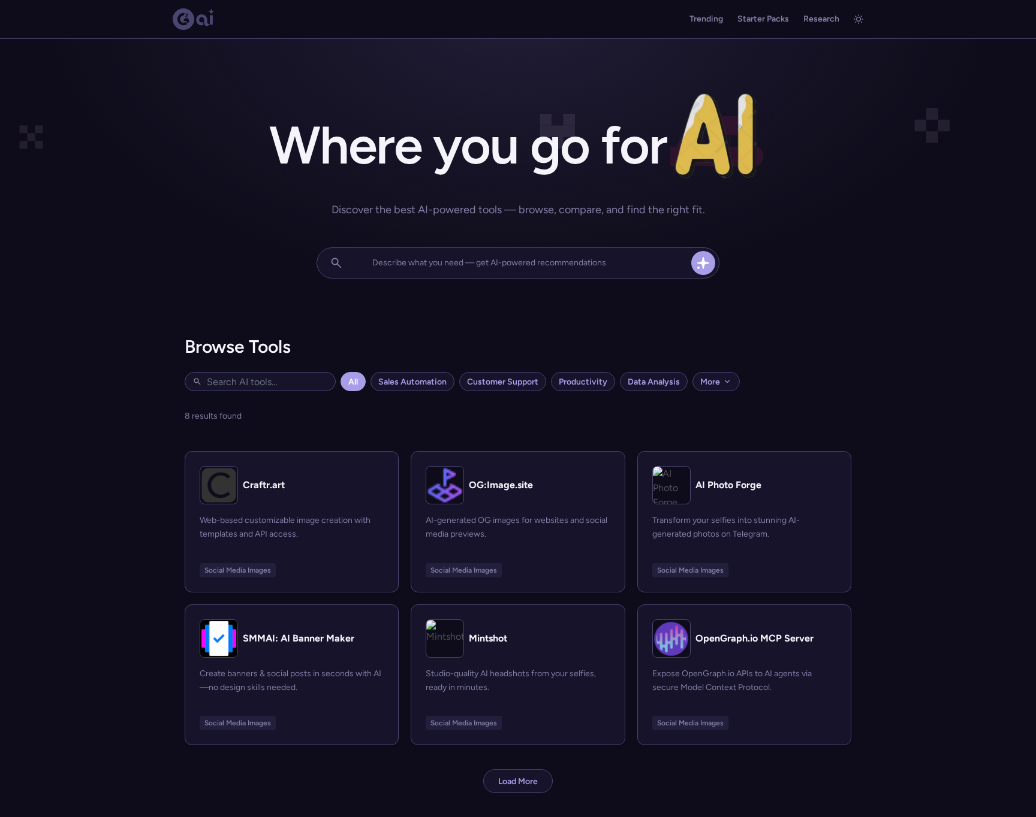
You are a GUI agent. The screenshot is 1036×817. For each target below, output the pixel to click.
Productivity (583, 382)
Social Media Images (237, 570)
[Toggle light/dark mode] (858, 19)
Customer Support (502, 382)
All (353, 382)
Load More (518, 781)
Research (821, 19)
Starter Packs (763, 19)
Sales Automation (412, 382)
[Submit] (703, 263)
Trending (706, 19)
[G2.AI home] (194, 19)
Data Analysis (654, 382)
